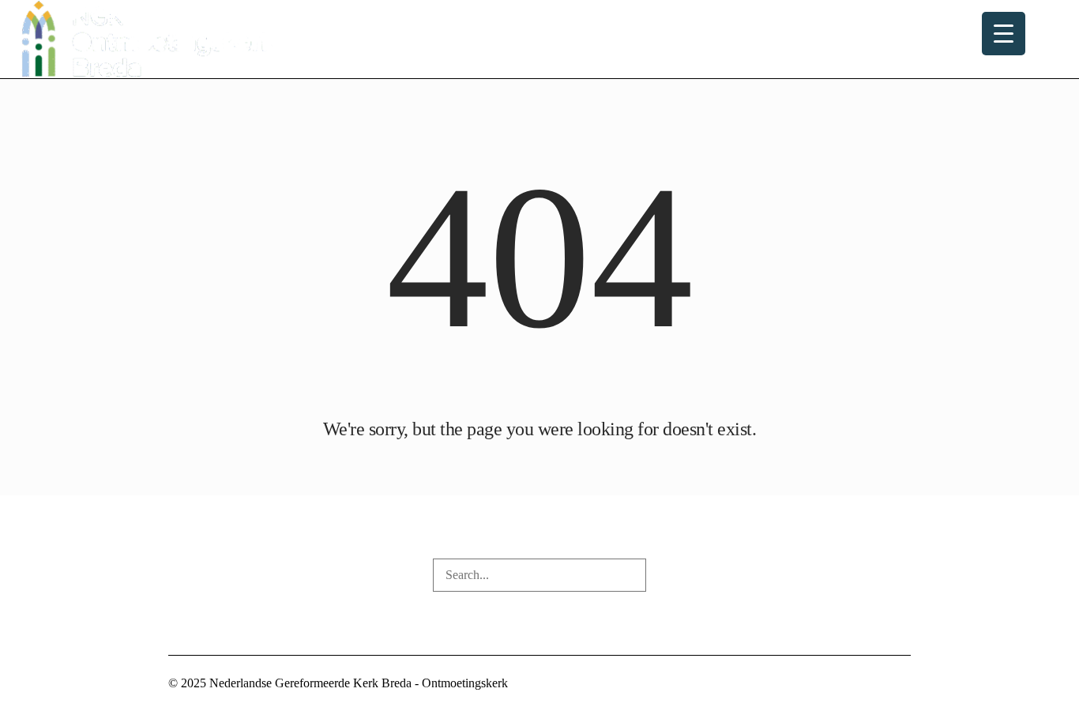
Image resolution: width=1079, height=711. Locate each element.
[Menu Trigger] (1003, 33)
